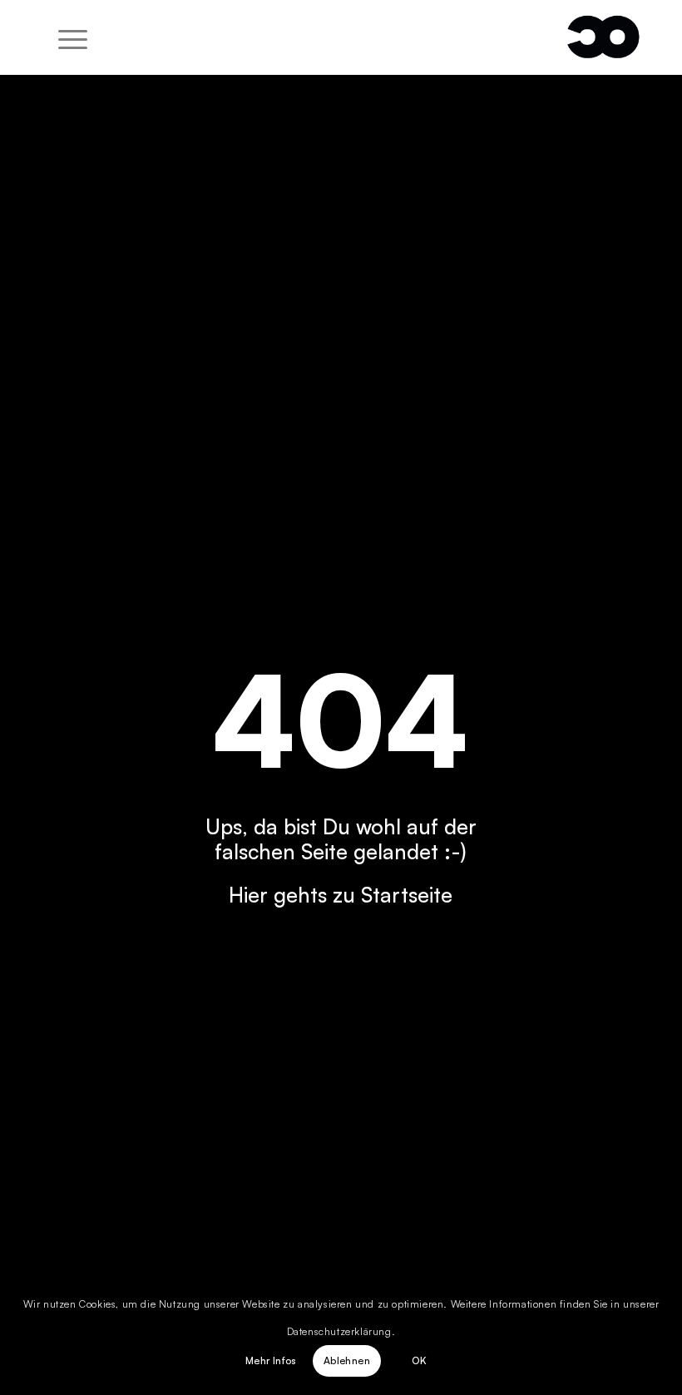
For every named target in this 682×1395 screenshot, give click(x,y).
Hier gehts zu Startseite (340, 895)
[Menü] (64, 37)
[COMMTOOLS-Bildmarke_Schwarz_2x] (603, 37)
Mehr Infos (271, 1360)
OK (419, 1360)
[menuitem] (64, 37)
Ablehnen (347, 1360)
